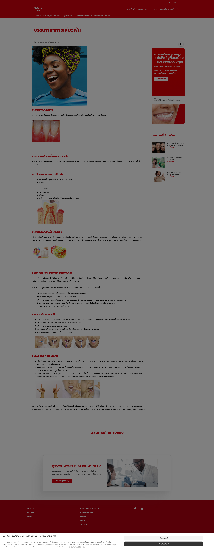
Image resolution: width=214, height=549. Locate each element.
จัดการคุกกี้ (164, 538)
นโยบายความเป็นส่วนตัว (77, 547)
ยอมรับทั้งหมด (163, 544)
